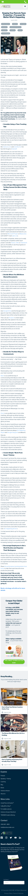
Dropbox (11, 318)
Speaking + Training (6, 778)
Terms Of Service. (18, 893)
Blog (2, 784)
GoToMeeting (21, 430)
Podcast (3, 775)
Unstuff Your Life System (7, 803)
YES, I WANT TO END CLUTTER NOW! (14, 662)
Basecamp (23, 234)
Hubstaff (14, 149)
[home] (5, 6)
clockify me (17, 147)
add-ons (15, 236)
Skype (3, 432)
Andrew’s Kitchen (5, 790)
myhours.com (7, 147)
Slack (2, 376)
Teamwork (24, 242)
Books (2, 787)
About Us (3, 793)
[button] (25, 6)
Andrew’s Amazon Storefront (8, 812)
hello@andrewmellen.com (7, 827)
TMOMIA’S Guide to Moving (8, 815)
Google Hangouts (12, 432)
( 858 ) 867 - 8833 (5, 824)
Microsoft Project (13, 234)
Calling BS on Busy (6, 806)
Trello (17, 242)
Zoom (2, 413)
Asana (13, 242)
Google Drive (7, 311)
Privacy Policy (8, 893)
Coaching (3, 781)
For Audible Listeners (6, 809)
